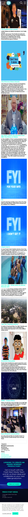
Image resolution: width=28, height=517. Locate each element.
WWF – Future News (8, 400)
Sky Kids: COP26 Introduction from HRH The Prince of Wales (13, 136)
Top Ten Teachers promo (9, 324)
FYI (2, 200)
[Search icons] (21, 2)
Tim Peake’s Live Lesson (9, 29)
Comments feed (6, 456)
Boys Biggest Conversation (10, 434)
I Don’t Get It (5, 247)
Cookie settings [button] (6, 513)
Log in (3, 453)
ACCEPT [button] (15, 513)
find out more (14, 484)
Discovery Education (8, 361)
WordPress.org (5, 457)
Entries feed (5, 454)
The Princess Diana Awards (10, 81)
